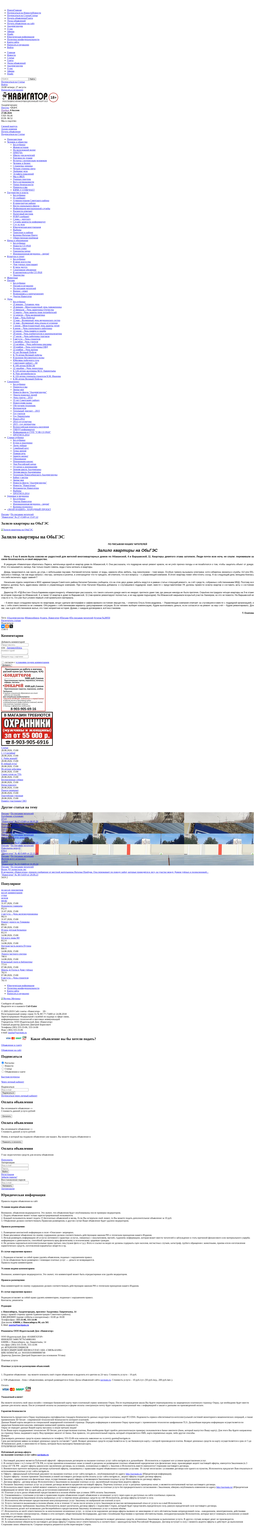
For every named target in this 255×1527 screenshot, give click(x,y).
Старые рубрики (15, 437)
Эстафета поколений (23, 174)
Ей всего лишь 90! (10, 938)
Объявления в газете (15, 1072)
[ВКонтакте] (3, 626)
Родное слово (20, 248)
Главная (18, 10)
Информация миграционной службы (31, 208)
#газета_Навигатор (49, 618)
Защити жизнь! (20, 456)
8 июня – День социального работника (32, 328)
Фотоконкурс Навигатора (26, 488)
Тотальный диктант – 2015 (26, 411)
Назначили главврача (11, 906)
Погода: (5, 107)
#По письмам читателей (81, 618)
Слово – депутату (22, 219)
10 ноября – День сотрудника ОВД (30, 347)
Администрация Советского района (31, 200)
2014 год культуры (22, 421)
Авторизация (7, 1188)
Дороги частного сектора (14, 954)
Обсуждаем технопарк (24, 405)
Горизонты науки (21, 251)
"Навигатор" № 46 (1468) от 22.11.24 (19, 853)
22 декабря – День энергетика (28, 368)
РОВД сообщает (21, 216)
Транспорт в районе (23, 232)
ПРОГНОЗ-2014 (21, 435)
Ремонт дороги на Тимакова (15, 922)
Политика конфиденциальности (23, 39)
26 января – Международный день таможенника (37, 307)
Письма (11, 280)
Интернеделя (19, 408)
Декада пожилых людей (25, 395)
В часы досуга (20, 267)
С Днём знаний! (9, 758)
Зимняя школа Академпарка (27, 469)
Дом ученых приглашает (25, 264)
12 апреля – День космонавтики (29, 315)
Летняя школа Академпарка (27, 472)
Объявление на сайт (11, 1050)
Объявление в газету (11, 1045)
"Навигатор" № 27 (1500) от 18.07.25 (19, 843)
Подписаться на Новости (19, 13)
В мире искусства (22, 261)
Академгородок (15, 26)
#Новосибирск (32, 618)
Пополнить (7, 1160)
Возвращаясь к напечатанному (28, 293)
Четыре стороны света (24, 168)
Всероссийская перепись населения (31, 427)
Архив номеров (9, 129)
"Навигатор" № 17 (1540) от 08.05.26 (19, 821)
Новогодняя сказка (22, 403)
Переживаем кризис (23, 461)
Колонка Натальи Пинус (25, 235)
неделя (4, 898)
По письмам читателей (24, 288)
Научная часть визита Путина (16, 946)
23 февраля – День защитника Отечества (33, 309)
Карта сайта (13, 42)
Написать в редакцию (18, 44)
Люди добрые (20, 445)
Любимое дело (20, 171)
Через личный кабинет (12, 1082)
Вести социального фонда (26, 206)
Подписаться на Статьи (19, 15)
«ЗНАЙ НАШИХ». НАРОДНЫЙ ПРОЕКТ (29, 509)
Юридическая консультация (27, 227)
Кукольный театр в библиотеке (16, 962)
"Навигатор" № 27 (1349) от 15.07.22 (19, 517)
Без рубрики (19, 144)
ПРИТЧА (18, 152)
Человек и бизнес (22, 163)
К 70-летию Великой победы (27, 355)
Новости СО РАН (22, 246)
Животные (12, 277)
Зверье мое (18, 389)
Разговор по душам (22, 158)
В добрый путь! (9, 763)
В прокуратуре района (24, 203)
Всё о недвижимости (23, 182)
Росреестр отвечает (22, 211)
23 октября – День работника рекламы (32, 344)
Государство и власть (17, 192)
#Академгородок (15, 618)
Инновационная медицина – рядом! (31, 254)
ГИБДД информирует (24, 429)
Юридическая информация (20, 37)
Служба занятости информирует (29, 222)
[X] (11, 626)
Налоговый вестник (23, 214)
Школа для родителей (24, 155)
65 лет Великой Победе (24, 352)
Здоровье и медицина (18, 496)
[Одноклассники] (7, 626)
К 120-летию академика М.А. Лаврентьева (34, 371)
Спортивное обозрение (24, 269)
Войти (10, 47)
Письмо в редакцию (23, 285)
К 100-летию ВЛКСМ (24, 365)
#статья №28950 (102, 618)
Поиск (10, 10)
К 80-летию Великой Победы (27, 379)
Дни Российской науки (24, 464)
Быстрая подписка (10, 1077)
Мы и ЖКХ (19, 176)
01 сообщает (19, 198)
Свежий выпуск (9, 126)
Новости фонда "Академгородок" (30, 392)
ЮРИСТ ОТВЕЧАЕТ (24, 190)
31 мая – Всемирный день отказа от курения (35, 323)
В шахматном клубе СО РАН (27, 272)
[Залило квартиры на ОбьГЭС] (17, 529)
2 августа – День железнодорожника (19, 914)
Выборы (17, 230)
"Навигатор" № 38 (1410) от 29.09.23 (19, 874)
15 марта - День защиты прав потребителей (35, 312)
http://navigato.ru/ (134, 1474)
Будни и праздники (22, 443)
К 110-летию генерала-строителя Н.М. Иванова (37, 376)
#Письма (64, 618)
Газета (30, 18)
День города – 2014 (22, 397)
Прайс (10, 34)
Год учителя (19, 413)
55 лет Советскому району (26, 400)
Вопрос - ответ (20, 291)
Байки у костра (20, 477)
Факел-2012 (19, 419)
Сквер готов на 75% (11, 774)
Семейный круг (21, 448)
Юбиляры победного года (26, 360)
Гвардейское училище (12, 795)
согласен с (27, 662)
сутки (4, 895)
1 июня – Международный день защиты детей (36, 325)
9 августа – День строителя (26, 339)
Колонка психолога (22, 506)
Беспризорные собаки (12, 779)
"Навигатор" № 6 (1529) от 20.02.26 (19, 832)
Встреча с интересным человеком (30, 160)
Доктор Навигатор (22, 296)
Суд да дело (19, 224)
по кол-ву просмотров (12, 890)
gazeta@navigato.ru (17, 1032)
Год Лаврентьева (21, 416)
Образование (19, 459)
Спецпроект (13, 381)
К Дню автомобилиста (24, 373)
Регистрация (7, 1174)
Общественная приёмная (25, 238)
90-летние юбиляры (11, 769)
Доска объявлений (16, 21)
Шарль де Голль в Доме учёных (17, 970)
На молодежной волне (24, 150)
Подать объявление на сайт (21, 23)
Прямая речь (19, 453)
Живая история (20, 147)
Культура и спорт (15, 256)
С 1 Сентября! (8, 753)
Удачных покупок (22, 179)
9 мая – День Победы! (24, 317)
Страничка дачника (23, 166)
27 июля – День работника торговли (31, 336)
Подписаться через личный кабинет (19, 1095)
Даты (9, 299)
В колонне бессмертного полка (28, 357)
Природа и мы (20, 187)
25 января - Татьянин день (26, 304)
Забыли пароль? (9, 1177)
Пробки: (5, 110)
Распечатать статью (11, 620)
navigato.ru (105, 1380)
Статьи (34, 15)
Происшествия (14, 139)
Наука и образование (17, 240)
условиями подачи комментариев (32, 662)
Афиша (10, 31)
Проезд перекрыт (10, 790)
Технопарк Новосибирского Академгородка (35, 474)
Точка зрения (19, 451)
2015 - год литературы (24, 424)
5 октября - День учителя (25, 341)
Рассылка (9, 1063)
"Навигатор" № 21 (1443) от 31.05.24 (19, 864)
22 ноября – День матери (25, 349)
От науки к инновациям (25, 467)
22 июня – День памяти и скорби (29, 331)
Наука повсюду (9, 785)
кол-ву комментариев (11, 892)
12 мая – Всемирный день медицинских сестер (36, 320)
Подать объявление (17, 18)
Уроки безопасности (23, 184)
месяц (4, 900)
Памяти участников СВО (14, 801)
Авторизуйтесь (14, 647)
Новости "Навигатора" (24, 485)
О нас (10, 29)
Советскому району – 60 (25, 363)
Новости (36, 13)
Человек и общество (17, 142)
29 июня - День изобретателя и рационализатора (37, 333)
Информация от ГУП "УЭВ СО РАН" (32, 432)
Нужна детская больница (13, 930)
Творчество (18, 275)
